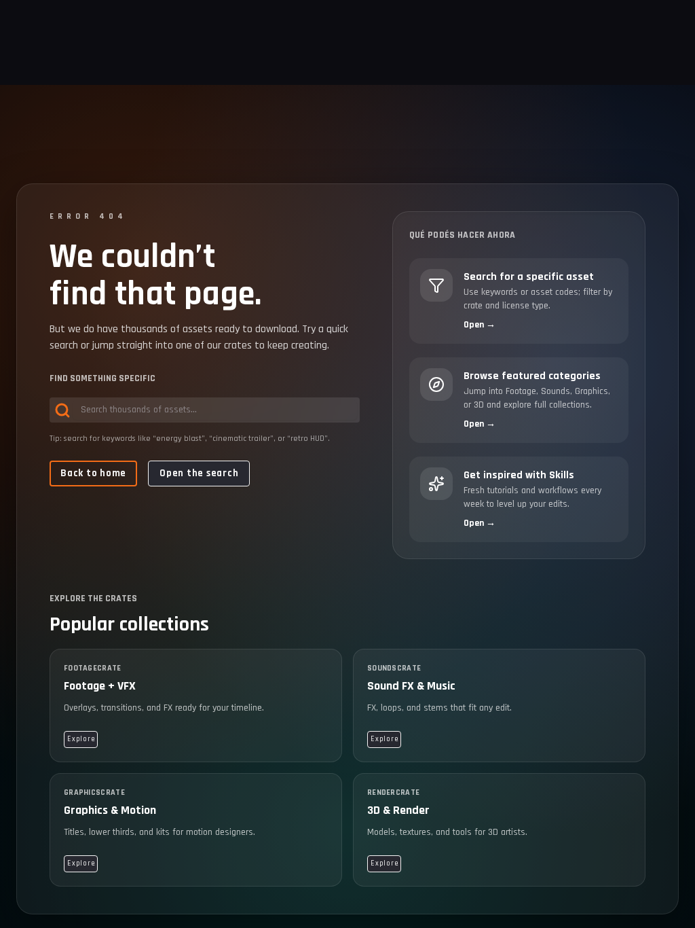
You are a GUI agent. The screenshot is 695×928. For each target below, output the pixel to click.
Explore (80, 739)
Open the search (198, 473)
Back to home (93, 473)
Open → (479, 325)
